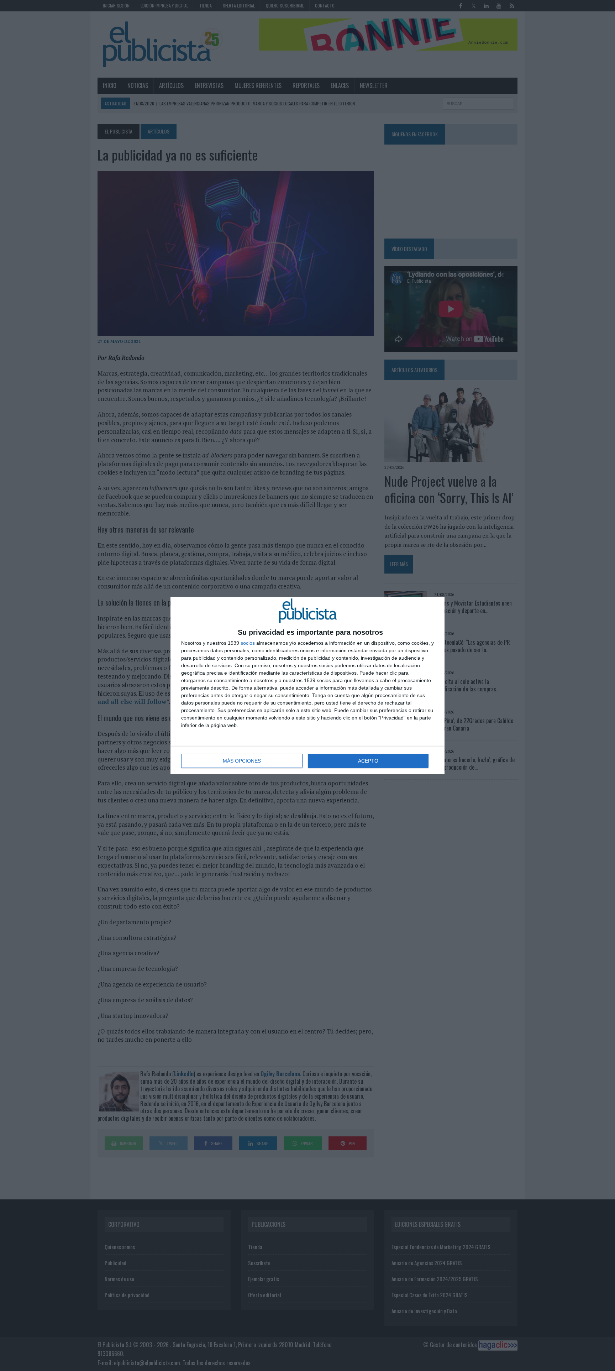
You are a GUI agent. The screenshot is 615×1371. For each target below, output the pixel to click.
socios (248, 642)
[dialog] (307, 685)
